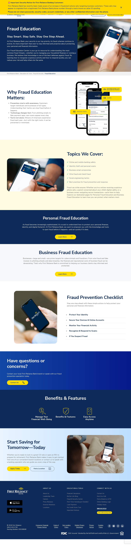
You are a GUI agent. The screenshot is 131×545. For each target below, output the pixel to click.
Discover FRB (70, 14)
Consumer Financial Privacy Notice (42, 526)
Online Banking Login (104, 502)
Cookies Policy (100, 526)
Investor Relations (49, 505)
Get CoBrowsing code (104, 513)
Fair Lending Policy (66, 526)
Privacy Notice (91, 526)
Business (51, 14)
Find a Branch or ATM (104, 499)
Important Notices (73, 510)
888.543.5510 (101, 509)
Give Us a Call (101, 496)
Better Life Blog (72, 496)
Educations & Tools (82, 14)
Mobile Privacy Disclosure (79, 526)
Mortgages (59, 14)
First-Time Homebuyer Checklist (77, 502)
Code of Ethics (56, 526)
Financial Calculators (73, 493)
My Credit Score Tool (74, 507)
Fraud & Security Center (75, 499)
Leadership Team (48, 496)
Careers (45, 499)
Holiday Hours (101, 505)
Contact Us (100, 493)
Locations (46, 507)
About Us (46, 493)
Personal (42, 14)
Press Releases (48, 502)
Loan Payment (72, 505)
